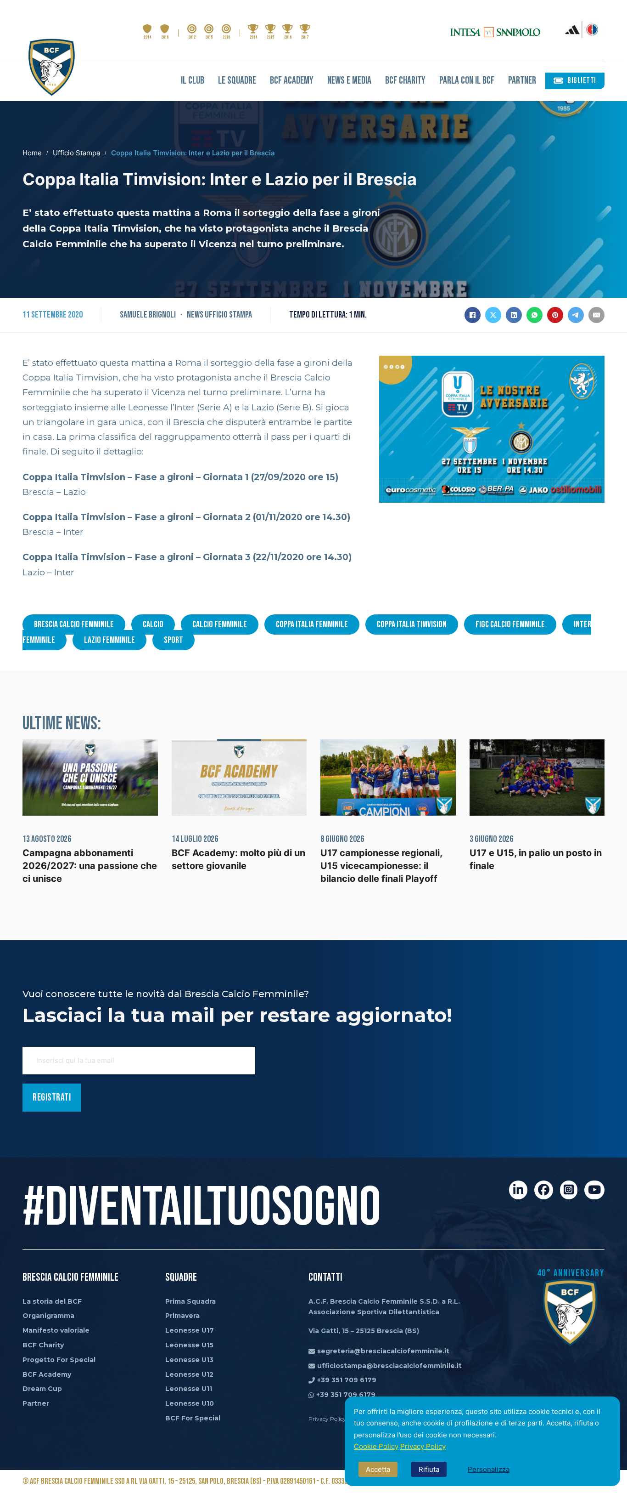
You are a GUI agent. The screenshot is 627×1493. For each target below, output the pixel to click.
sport (173, 640)
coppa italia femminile (312, 624)
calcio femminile (219, 624)
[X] (493, 315)
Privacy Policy (423, 1446)
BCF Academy (292, 80)
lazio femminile (109, 640)
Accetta (378, 1469)
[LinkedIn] (514, 315)
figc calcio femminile (510, 624)
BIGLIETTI (581, 80)
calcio (153, 624)
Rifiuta (429, 1469)
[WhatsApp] (534, 315)
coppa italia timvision (412, 624)
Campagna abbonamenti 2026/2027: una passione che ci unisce (89, 865)
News (195, 314)
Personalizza (488, 1469)
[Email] (596, 315)
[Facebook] (473, 315)
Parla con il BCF (466, 80)
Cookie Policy (376, 1446)
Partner (522, 80)
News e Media (349, 80)
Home (32, 152)
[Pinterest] (555, 315)
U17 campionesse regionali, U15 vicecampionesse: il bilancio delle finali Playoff (381, 865)
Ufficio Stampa (76, 152)
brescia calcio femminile (74, 624)
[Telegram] (576, 315)
